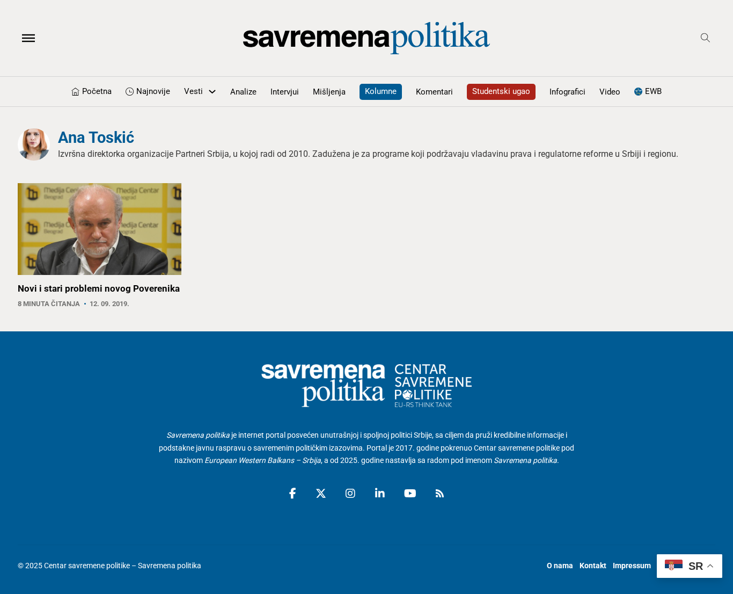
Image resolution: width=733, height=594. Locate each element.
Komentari (434, 92)
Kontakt (593, 565)
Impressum (632, 565)
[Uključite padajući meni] (212, 92)
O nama (560, 565)
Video (609, 92)
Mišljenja (329, 92)
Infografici (567, 92)
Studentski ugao (501, 91)
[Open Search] (705, 38)
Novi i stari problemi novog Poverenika (99, 288)
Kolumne (381, 91)
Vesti (193, 91)
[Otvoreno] (28, 38)
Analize (243, 92)
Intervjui (284, 92)
